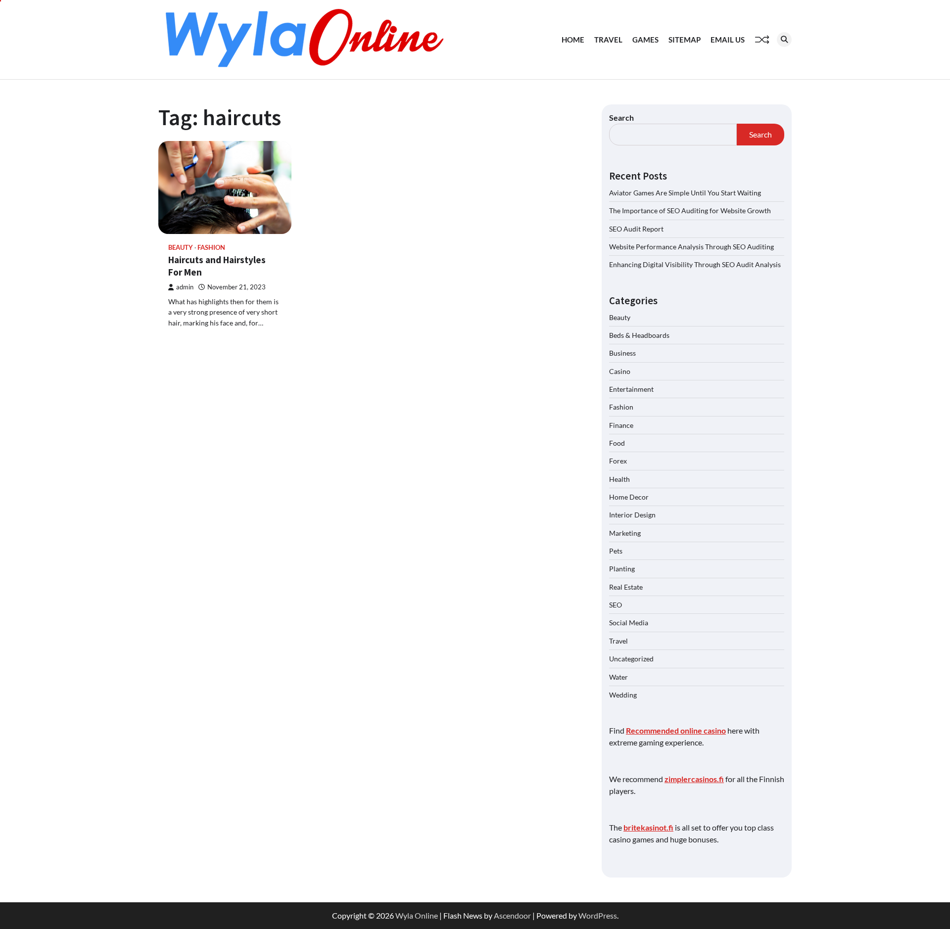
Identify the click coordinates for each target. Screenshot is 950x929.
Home (573, 39)
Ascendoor (512, 915)
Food (617, 443)
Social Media (628, 622)
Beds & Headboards (639, 335)
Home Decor (629, 497)
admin (184, 287)
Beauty (180, 247)
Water (618, 677)
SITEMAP (684, 39)
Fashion (211, 247)
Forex (618, 461)
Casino (619, 371)
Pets (615, 551)
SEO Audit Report (636, 229)
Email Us (728, 39)
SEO (615, 605)
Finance (621, 425)
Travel (608, 39)
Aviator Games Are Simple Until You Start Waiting (685, 192)
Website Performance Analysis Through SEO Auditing (691, 246)
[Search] (784, 39)
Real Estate (626, 587)
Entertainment (631, 389)
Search (621, 117)
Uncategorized (631, 658)
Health (619, 479)
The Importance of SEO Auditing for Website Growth (690, 210)
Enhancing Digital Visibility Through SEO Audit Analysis (695, 264)
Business (622, 353)
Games (645, 39)
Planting (622, 568)
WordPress (597, 915)
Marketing (625, 533)
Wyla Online (416, 915)
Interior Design (632, 515)
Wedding (623, 695)
